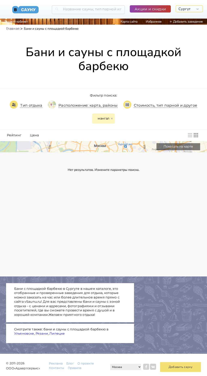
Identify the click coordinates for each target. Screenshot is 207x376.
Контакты (56, 368)
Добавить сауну (180, 367)
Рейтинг (14, 135)
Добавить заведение (188, 21)
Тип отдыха (31, 105)
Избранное (154, 21)
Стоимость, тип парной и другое (165, 105)
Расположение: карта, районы (88, 105)
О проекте (85, 363)
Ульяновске (24, 333)
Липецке (57, 333)
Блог (70, 363)
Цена (34, 135)
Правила (74, 368)
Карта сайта (129, 21)
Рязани (42, 333)
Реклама (56, 363)
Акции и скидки (150, 9)
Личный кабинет (16, 21)
